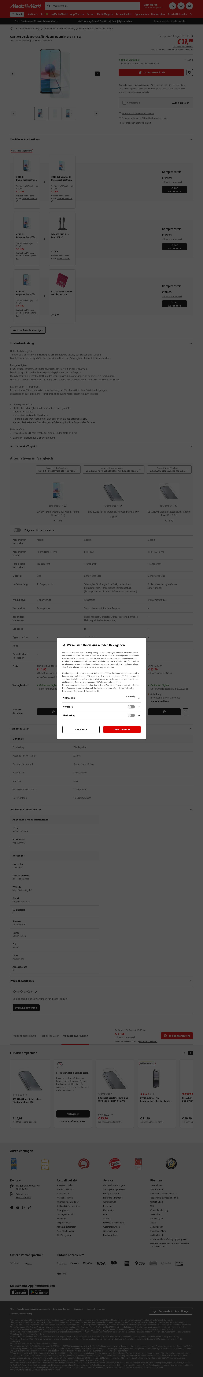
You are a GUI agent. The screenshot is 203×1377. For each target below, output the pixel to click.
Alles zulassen (122, 729)
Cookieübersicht (92, 691)
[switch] (131, 706)
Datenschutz (67, 691)
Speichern (81, 729)
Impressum (79, 691)
